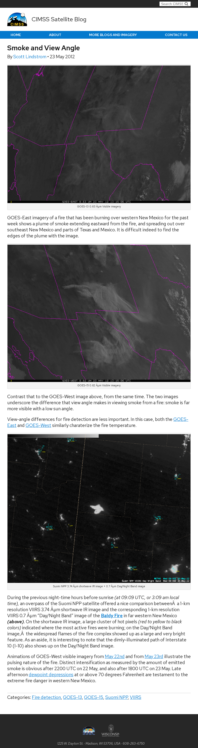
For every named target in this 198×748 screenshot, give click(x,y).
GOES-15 (93, 697)
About (55, 35)
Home (16, 35)
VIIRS (135, 697)
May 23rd (154, 656)
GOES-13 (72, 697)
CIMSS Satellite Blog (59, 19)
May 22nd (115, 656)
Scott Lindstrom (30, 57)
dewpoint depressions (51, 675)
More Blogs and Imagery (113, 35)
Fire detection (46, 697)
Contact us (176, 35)
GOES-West (38, 425)
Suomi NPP (116, 697)
